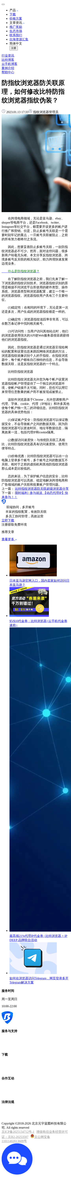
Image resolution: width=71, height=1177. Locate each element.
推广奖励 (15, 27)
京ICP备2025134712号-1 (18, 1131)
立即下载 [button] (8, 520)
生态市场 (15, 31)
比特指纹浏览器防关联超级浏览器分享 (42, 488)
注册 (13, 48)
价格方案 (15, 18)
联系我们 (15, 35)
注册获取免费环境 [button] (14, 524)
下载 (12, 14)
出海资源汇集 (18, 39)
